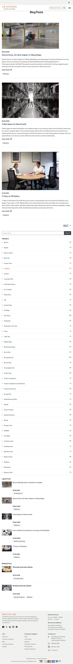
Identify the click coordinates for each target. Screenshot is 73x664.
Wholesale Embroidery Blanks (23, 567)
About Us (5, 636)
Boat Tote (7, 258)
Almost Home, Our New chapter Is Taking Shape (21, 55)
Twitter (7, 627)
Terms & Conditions (8, 639)
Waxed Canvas (8, 457)
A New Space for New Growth (14, 124)
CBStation (6, 74)
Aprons (6, 242)
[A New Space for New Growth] (30, 100)
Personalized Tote (9, 368)
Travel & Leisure (8, 441)
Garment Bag (8, 305)
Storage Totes (8, 425)
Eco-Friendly (8, 289)
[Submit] (64, 8)
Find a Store (28, 639)
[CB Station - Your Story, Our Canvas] (9, 8)
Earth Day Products (9, 284)
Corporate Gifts (8, 279)
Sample (6, 404)
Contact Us (54, 650)
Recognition (7, 394)
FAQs (26, 636)
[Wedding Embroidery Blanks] (7, 588)
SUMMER (6, 431)
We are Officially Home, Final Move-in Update (27, 482)
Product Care (8, 373)
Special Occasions (9, 415)
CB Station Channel (30, 644)
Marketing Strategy (9, 347)
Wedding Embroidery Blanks (22, 586)
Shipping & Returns (30, 649)
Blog (3, 641)
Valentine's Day (8, 451)
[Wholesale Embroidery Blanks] (7, 569)
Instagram (13, 627)
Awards (6, 247)
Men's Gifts (7, 352)
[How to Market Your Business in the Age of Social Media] (7, 532)
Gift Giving (7, 315)
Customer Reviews (7, 644)
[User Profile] (69, 2)
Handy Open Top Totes (10, 326)
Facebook (3, 627)
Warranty (27, 641)
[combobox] (58, 8)
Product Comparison (10, 378)
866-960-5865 (55, 643)
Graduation (7, 321)
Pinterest (16, 627)
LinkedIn (10, 627)
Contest (6, 274)
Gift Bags (6, 310)
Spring (6, 420)
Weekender (7, 467)
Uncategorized (8, 446)
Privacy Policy (28, 646)
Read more (6, 70)
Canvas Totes (8, 263)
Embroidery (7, 294)
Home (6, 331)
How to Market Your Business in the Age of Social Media (31, 530)
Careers (4, 646)
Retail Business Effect (10, 399)
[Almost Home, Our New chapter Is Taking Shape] (30, 36)
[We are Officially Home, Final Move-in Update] (7, 485)
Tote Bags (7, 436)
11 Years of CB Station (11, 196)
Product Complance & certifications (14, 383)
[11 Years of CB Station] (30, 171)
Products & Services (10, 389)
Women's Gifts (8, 472)
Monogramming (8, 357)
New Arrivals (7, 362)
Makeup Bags (8, 342)
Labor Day (7, 336)
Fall (5, 300)
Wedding (6, 462)
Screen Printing (8, 410)
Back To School (8, 253)
